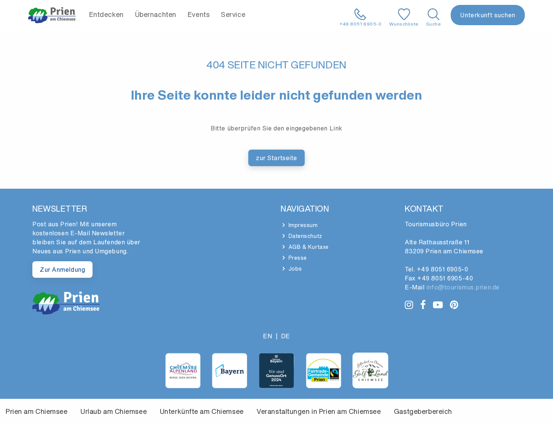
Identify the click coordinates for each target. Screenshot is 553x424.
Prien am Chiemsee (37, 411)
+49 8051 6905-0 (442, 269)
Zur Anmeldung (62, 269)
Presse (297, 258)
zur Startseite (276, 157)
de (285, 336)
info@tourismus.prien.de (463, 287)
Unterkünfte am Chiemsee (202, 411)
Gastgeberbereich (423, 411)
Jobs (294, 269)
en (267, 336)
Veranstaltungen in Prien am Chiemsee (319, 411)
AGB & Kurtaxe (308, 247)
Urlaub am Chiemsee (114, 411)
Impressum (302, 225)
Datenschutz (304, 236)
